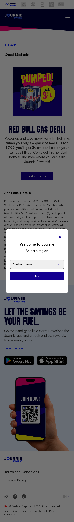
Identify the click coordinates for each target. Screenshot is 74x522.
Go (37, 276)
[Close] (60, 237)
